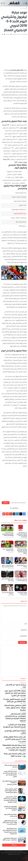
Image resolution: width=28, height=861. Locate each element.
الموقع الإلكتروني (23, 636)
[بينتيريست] (10, 513)
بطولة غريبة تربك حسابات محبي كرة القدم (8, 549)
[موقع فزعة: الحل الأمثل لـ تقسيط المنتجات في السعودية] (22, 808)
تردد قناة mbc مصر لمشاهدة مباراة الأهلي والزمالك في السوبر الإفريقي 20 (22, 535)
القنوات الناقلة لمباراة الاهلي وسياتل (22, 593)
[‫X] (20, 513)
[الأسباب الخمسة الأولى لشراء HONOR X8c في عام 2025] (22, 783)
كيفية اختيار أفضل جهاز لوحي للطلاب (10, 815)
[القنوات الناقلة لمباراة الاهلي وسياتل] (21, 587)
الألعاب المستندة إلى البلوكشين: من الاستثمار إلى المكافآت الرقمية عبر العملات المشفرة (10, 799)
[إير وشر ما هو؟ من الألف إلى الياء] (22, 767)
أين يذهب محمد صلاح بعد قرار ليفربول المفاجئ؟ (21, 579)
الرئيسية (24, 8)
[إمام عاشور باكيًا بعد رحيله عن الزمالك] (7, 587)
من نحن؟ (26, 860)
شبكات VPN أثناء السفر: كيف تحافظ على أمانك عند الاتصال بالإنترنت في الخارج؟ (10, 774)
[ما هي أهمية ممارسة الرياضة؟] (21, 560)
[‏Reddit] (7, 513)
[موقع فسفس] (14, 3)
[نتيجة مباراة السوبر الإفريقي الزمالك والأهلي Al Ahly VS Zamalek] (7, 527)
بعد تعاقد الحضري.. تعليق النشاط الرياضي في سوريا (7, 566)
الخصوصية (26, 857)
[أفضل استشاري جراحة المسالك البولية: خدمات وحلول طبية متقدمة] (22, 791)
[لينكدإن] (17, 513)
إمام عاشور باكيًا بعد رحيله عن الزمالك (7, 593)
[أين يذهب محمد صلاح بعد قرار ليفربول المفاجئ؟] (21, 574)
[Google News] (14, 508)
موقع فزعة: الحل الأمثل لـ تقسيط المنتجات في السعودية (10, 808)
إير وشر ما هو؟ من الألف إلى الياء (10, 766)
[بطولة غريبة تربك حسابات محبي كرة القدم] (7, 544)
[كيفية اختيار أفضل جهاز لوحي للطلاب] (22, 816)
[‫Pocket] (3, 513)
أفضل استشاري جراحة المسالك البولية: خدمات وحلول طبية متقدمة (10, 790)
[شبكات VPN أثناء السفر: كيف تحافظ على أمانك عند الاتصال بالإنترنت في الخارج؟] (22, 773)
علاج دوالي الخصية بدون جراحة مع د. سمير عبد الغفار (10, 839)
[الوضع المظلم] (4, 3)
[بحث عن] (2, 3)
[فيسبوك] (24, 513)
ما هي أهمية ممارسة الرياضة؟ (22, 566)
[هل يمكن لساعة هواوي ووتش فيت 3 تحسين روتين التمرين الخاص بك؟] (22, 822)
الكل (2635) (14, 845)
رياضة (21, 8)
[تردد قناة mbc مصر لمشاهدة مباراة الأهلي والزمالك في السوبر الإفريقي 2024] (21, 527)
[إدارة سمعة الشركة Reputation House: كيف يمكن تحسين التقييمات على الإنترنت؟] (22, 830)
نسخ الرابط (6, 503)
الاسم (25, 624)
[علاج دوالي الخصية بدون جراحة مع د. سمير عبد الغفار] (22, 840)
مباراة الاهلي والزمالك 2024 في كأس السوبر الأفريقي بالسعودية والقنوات (22, 551)
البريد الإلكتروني (23, 630)
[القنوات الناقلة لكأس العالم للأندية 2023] (7, 574)
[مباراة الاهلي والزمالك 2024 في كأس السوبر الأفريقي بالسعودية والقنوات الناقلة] (21, 544)
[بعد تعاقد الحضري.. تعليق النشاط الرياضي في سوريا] (7, 560)
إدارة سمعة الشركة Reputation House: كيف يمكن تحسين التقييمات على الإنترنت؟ (10, 831)
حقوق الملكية (25, 858)
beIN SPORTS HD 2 (20, 214)
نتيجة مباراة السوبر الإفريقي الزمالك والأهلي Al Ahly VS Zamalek (7, 534)
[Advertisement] (14, 52)
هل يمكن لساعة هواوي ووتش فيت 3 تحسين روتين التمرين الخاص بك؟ (9, 822)
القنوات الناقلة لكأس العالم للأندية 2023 (7, 579)
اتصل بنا (26, 855)
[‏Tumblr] (14, 513)
